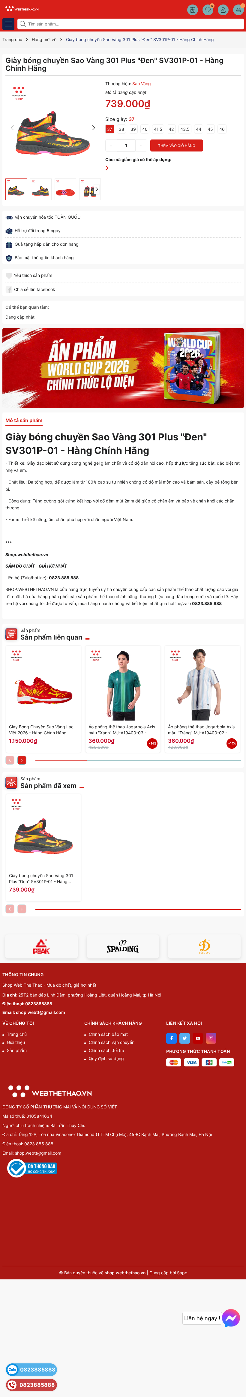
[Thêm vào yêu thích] (9, 275)
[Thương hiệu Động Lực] (204, 946)
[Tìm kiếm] (23, 24)
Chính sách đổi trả (106, 1050)
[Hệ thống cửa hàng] (192, 9)
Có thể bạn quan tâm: (27, 307)
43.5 (185, 129)
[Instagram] (211, 1038)
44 (198, 129)
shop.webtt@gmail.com (40, 1012)
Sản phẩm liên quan (51, 637)
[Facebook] (171, 1038)
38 (121, 129)
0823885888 (38, 1003)
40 (145, 129)
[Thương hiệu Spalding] (123, 946)
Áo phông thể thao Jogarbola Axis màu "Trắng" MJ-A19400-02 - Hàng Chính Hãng (201, 730)
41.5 (158, 129)
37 (109, 129)
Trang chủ (17, 1034)
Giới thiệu (16, 1042)
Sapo (182, 1272)
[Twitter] (184, 1038)
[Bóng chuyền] (123, 368)
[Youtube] (198, 1038)
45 (210, 129)
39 (133, 129)
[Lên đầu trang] (239, 1383)
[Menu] (8, 24)
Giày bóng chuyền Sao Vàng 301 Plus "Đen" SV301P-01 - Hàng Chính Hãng (41, 879)
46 (222, 129)
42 (171, 129)
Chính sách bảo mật (108, 1034)
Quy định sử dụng (106, 1058)
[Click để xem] (53, 127)
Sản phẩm (17, 1050)
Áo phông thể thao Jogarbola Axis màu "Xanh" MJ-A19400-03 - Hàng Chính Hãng (121, 730)
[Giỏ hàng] (238, 9)
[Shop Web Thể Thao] (21, 8)
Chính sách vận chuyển (111, 1042)
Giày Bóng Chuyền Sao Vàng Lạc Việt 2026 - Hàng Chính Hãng (41, 729)
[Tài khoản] (223, 9)
